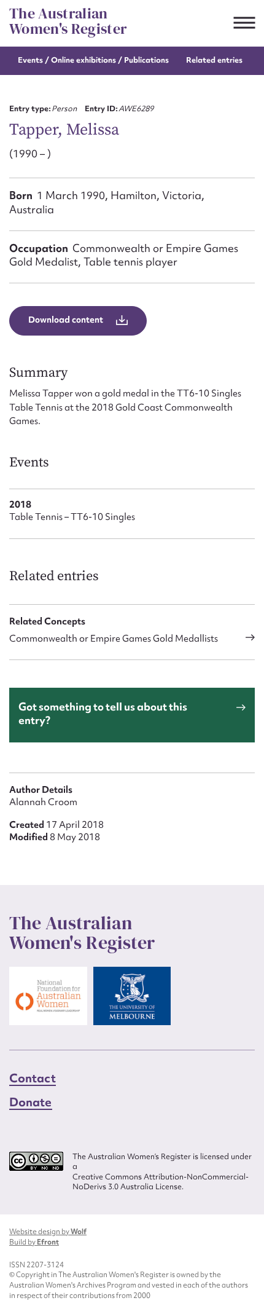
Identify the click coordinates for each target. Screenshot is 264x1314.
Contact (32, 1078)
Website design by (48, 1232)
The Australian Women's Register (68, 21)
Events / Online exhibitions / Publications (93, 60)
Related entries (214, 60)
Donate (30, 1102)
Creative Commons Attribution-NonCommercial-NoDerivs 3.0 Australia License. (160, 1182)
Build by (34, 1242)
